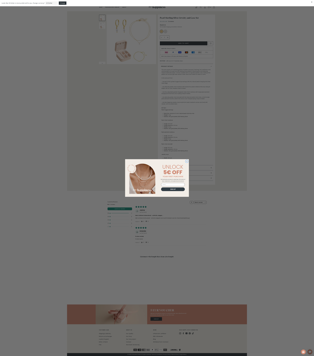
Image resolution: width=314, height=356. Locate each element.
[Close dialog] (186, 161)
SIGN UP (173, 189)
